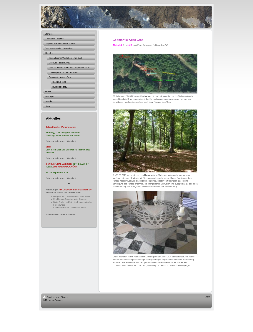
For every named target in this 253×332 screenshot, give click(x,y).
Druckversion (53, 297)
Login (207, 297)
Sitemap (64, 297)
